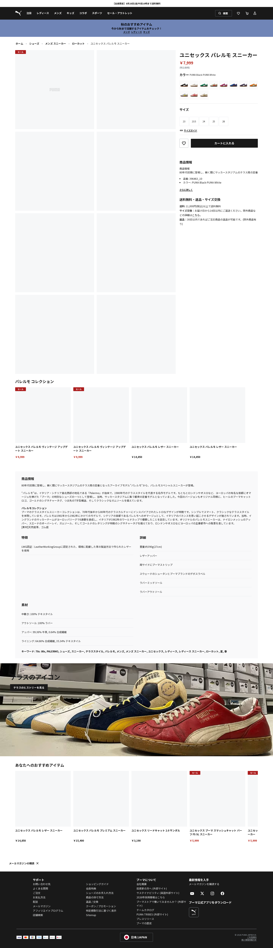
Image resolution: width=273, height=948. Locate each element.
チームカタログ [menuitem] (145, 910)
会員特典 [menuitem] (91, 888)
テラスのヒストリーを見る (28, 687)
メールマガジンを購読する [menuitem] (204, 884)
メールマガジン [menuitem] (42, 906)
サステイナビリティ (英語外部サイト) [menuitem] (157, 893)
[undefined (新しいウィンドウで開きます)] (194, 912)
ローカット (78, 43)
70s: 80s (40, 651)
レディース (136, 32)
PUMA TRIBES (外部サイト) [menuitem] (152, 914)
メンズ (126, 32)
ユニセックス (155, 651)
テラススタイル (94, 651)
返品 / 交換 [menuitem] (92, 902)
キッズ (146, 32)
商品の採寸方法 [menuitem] (95, 897)
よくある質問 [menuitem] (40, 888)
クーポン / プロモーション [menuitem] (101, 906)
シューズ (34, 43)
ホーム (19, 43)
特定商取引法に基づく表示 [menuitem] (101, 910)
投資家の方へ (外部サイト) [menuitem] (151, 888)
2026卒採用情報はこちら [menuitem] (150, 897)
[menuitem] (29, 13)
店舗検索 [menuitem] (38, 915)
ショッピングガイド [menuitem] (97, 884)
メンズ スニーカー (55, 43)
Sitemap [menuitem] (91, 915)
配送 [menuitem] (35, 902)
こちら (196, 215)
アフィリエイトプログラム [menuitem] (48, 910)
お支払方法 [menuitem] (39, 897)
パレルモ (110, 651)
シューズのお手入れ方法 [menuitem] (100, 893)
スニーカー (77, 651)
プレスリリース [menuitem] (145, 919)
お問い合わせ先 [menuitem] (42, 884)
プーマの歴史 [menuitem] (144, 923)
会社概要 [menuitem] (141, 884)
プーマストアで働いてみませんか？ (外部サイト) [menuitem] (161, 903)
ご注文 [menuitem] (36, 893)
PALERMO (52, 651)
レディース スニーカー (191, 651)
